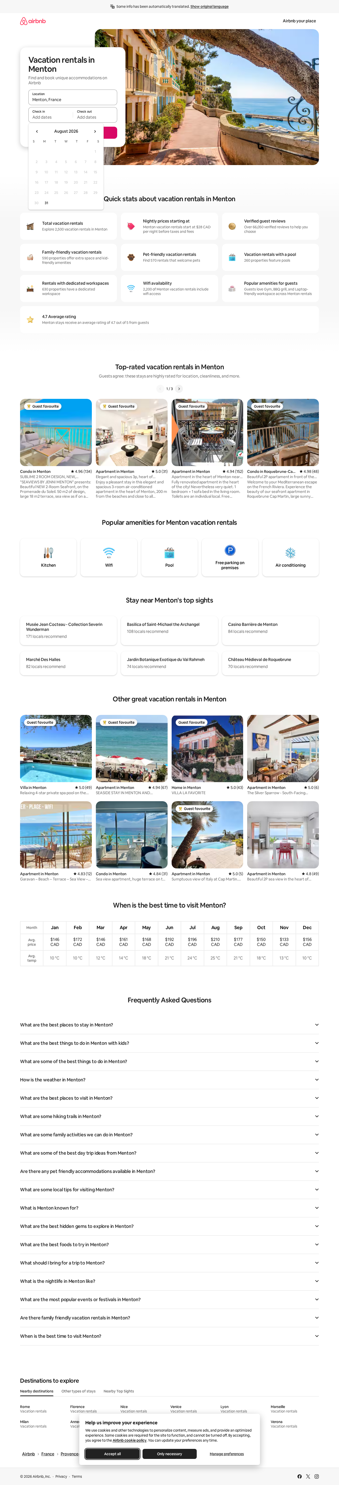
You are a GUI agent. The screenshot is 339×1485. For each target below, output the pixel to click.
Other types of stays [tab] (78, 1391)
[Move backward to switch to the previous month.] (37, 131)
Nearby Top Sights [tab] (119, 1391)
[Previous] (160, 389)
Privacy (61, 1476)
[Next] (179, 389)
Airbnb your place (299, 21)
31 (46, 203)
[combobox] (72, 100)
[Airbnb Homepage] (33, 21)
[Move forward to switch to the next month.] (94, 131)
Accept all (112, 1454)
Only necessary (169, 1454)
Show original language (209, 6)
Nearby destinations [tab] (36, 1391)
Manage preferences (227, 1454)
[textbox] (50, 117)
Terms (77, 1476)
